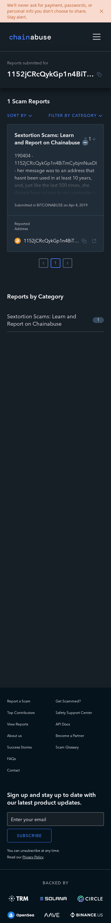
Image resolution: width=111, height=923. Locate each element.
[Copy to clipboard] (99, 74)
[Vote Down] (94, 138)
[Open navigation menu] (97, 37)
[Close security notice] (101, 11)
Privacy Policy (33, 857)
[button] (96, 36)
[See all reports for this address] (94, 241)
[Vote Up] (85, 138)
